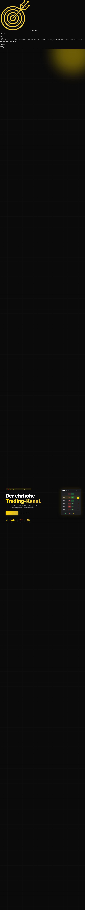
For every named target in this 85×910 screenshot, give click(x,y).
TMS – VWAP (31, 39)
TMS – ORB (65, 39)
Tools (1, 38)
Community (2, 44)
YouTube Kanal (12, 513)
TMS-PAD (21, 39)
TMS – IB (26, 39)
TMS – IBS (60, 39)
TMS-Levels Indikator (10, 39)
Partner (1, 43)
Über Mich (2, 33)
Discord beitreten (27, 513)
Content (2, 35)
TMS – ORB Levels (38, 39)
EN (3, 46)
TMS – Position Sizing (48, 39)
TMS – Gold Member (11, 41)
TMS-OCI (17, 39)
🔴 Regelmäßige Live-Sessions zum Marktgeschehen (19, 489)
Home (1, 32)
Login (1, 46)
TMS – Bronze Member (76, 39)
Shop (1, 36)
